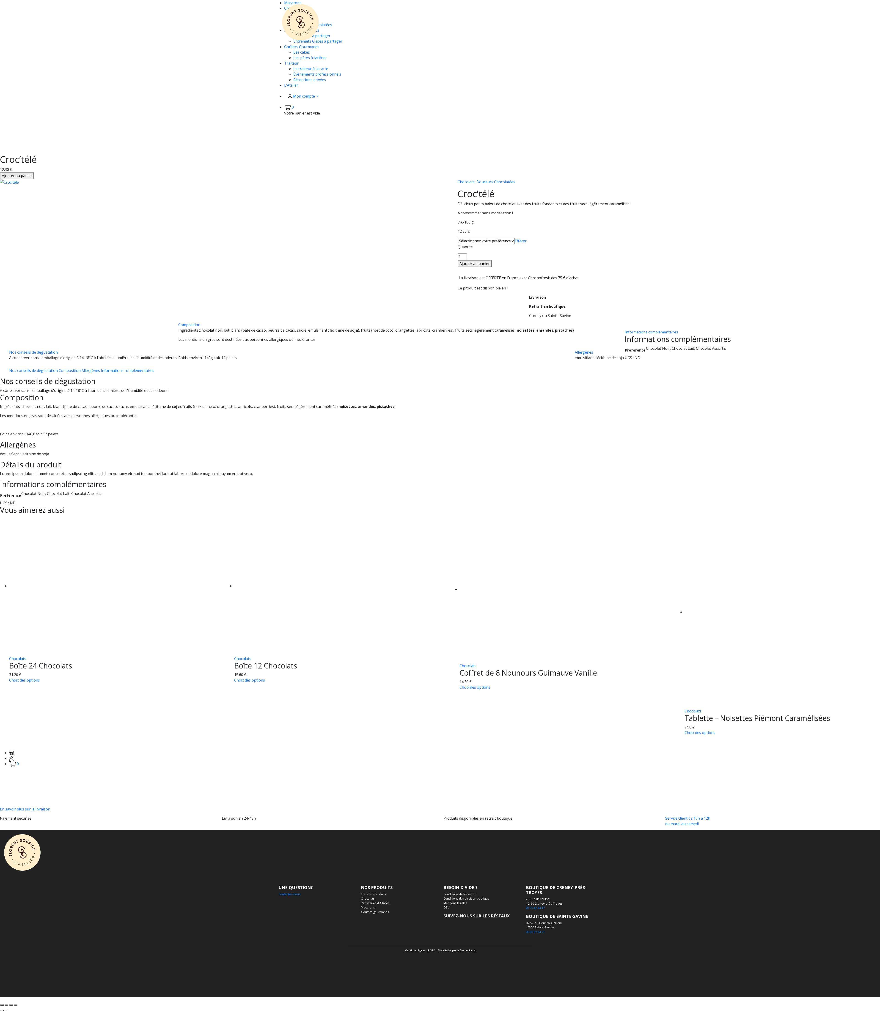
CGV (446, 907)
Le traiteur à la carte (310, 68)
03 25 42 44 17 (535, 908)
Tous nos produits (373, 894)
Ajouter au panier (17, 175)
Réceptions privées (309, 79)
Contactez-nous (289, 894)
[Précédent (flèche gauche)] (2, 1010)
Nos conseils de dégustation (33, 352)
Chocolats (466, 181)
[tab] (93, 354)
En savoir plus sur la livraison (25, 809)
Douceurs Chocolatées (495, 181)
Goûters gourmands (375, 912)
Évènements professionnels (317, 74)
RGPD (431, 950)
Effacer (521, 240)
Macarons (368, 907)
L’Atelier (291, 85)
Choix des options (24, 680)
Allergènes (584, 352)
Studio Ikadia (468, 950)
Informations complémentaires (651, 332)
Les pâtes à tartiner (310, 57)
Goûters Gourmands (301, 46)
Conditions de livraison (459, 894)
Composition (189, 324)
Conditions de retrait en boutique (466, 898)
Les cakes (301, 52)
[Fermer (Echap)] (15, 1005)
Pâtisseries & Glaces (375, 903)
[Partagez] (11, 1005)
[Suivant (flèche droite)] (6, 1010)
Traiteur (291, 63)
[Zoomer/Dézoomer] (2, 1005)
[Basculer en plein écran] (6, 1005)
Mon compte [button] (304, 96)
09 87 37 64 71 (535, 932)
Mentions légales (455, 903)
